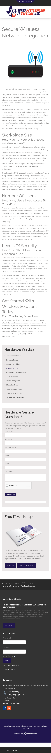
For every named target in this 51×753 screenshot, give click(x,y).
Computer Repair (12, 360)
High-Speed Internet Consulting (17, 372)
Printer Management (13, 381)
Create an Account (9, 669)
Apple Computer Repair (14, 389)
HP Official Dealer (12, 377)
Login (22, 1)
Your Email (7, 638)
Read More (9, 625)
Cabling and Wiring (13, 364)
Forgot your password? (11, 665)
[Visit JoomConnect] (25, 733)
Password (6, 647)
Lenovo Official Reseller (14, 393)
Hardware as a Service (13, 356)
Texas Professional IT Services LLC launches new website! (24, 606)
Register (28, 1)
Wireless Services (12, 368)
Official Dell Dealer (12, 385)
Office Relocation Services (15, 397)
